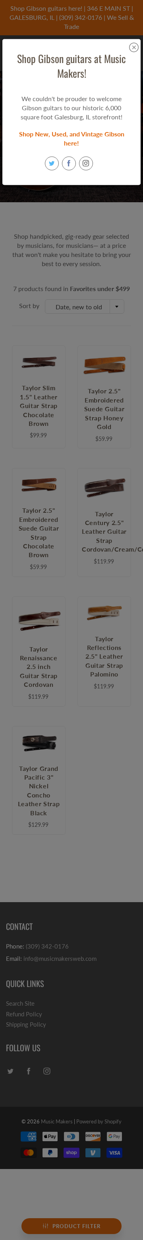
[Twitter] (52, 163)
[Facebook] (69, 163)
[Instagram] (86, 163)
